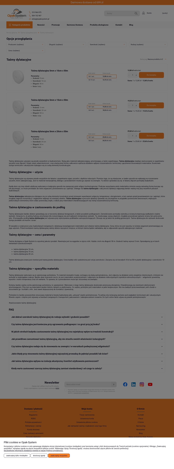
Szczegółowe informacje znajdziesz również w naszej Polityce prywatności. (33, 451)
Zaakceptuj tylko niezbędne (17, 456)
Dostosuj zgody (39, 456)
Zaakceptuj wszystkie (59, 456)
